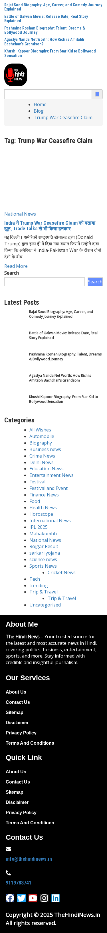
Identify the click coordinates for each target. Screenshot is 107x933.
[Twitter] (21, 898)
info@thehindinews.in (29, 859)
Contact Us (18, 702)
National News (20, 214)
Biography (40, 443)
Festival (37, 482)
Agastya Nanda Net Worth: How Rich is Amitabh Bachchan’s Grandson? (44, 41)
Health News (43, 507)
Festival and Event (48, 488)
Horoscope (41, 514)
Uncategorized (45, 605)
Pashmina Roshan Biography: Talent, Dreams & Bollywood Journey (44, 30)
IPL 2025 (38, 527)
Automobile (41, 436)
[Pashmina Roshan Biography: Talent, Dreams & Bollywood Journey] (15, 362)
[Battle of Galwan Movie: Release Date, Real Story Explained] (15, 341)
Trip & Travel (43, 592)
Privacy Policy (21, 732)
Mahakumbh (43, 533)
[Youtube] (33, 898)
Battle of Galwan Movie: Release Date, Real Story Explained (46, 18)
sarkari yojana (44, 553)
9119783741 (18, 883)
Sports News (43, 566)
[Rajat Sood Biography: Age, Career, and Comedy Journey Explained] (15, 319)
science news (43, 559)
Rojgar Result (43, 546)
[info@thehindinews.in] (8, 849)
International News (50, 520)
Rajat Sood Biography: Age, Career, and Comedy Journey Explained (53, 7)
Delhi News (41, 462)
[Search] (97, 94)
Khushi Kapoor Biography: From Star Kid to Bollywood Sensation (50, 53)
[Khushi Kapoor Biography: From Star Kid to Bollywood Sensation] (15, 405)
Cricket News (62, 572)
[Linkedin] (55, 898)
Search (11, 273)
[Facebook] (10, 898)
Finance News (44, 495)
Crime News (42, 456)
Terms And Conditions (30, 743)
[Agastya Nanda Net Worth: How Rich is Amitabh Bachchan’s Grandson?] (15, 383)
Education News (46, 469)
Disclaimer (17, 722)
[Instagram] (44, 898)
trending (38, 585)
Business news (45, 449)
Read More (16, 266)
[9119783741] (8, 872)
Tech (34, 579)
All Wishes (40, 430)
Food (34, 501)
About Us (16, 692)
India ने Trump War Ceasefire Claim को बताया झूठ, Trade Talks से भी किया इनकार (49, 225)
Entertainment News (51, 475)
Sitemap (14, 712)
